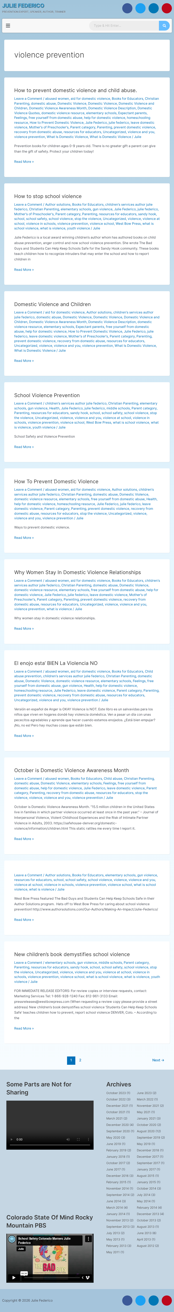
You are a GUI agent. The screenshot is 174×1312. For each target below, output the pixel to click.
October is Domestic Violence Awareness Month (71, 770)
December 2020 (117, 1125)
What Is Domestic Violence (67, 137)
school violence (61, 219)
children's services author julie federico (76, 403)
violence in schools (41, 224)
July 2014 (143, 1195)
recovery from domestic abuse (38, 132)
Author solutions (57, 204)
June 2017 (113, 1169)
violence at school (117, 418)
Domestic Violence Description (112, 108)
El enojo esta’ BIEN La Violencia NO (56, 663)
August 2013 (145, 1226)
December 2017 (148, 1156)
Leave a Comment (28, 99)
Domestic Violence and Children (52, 304)
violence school (102, 224)
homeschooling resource (76, 504)
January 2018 (115, 1156)
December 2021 (117, 1105)
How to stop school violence (48, 196)
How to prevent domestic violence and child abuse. (75, 90)
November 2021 (148, 1105)
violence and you (141, 132)
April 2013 (144, 1239)
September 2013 (118, 1226)
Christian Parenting (44, 209)
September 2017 (148, 1163)
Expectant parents (132, 113)
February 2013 (116, 1245)
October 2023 (116, 1093)
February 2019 (116, 1150)
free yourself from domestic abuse (55, 118)
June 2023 (144, 1093)
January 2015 (146, 1182)
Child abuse (113, 779)
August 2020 (146, 1131)
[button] (7, 25)
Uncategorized (114, 132)
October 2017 (115, 1163)
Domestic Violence (72, 103)
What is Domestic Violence (110, 137)
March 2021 (114, 1118)
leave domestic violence (48, 336)
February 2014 (147, 1207)
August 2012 (145, 1245)
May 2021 (143, 1112)
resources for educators (82, 132)
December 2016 (117, 1175)
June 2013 (144, 1233)
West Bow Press (128, 224)
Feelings (20, 118)
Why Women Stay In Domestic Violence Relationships (77, 572)
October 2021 (115, 1112)
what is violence (52, 228)
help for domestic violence (104, 118)
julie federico (119, 123)
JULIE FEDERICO (23, 5)
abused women (57, 99)
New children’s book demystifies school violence (72, 954)
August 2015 (145, 1175)
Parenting (104, 127)
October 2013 (146, 1220)
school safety (36, 219)
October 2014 (146, 1188)
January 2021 (146, 1118)
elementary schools (101, 113)
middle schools (118, 408)
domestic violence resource (62, 113)
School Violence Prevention (47, 395)
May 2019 (144, 1144)
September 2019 (148, 1137)
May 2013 (113, 1239)
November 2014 (117, 1188)
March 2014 (114, 1207)
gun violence (102, 209)
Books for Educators (127, 99)
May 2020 (113, 1137)
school (19, 219)
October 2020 (146, 1125)
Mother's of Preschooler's (49, 127)
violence (134, 219)
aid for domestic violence (90, 99)
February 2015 (116, 1182)
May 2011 (113, 1252)
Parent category (82, 127)
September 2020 (118, 1131)
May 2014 (144, 1201)
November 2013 (117, 1220)
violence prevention (29, 137)
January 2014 (115, 1214)
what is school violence (131, 422)
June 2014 (113, 1201)
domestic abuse (43, 103)
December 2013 (148, 1214)
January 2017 (146, 1169)
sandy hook (147, 214)
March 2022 (145, 1099)
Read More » (24, 161)
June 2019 (113, 1144)
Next (158, 1060)
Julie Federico (96, 123)
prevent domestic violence (134, 127)
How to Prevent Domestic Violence (57, 123)
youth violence (78, 228)
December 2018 (148, 1150)
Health (54, 408)
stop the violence (87, 219)
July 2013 (113, 1233)
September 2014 (118, 1195)
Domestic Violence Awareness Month (58, 108)
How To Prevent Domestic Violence (56, 481)
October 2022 (116, 1099)
